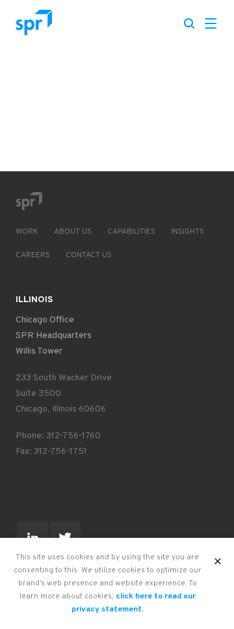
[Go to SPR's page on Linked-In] (32, 537)
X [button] (218, 557)
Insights (187, 232)
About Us (73, 232)
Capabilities (131, 232)
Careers (33, 255)
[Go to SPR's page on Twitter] (65, 537)
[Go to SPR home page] (29, 201)
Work (27, 232)
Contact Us (89, 255)
